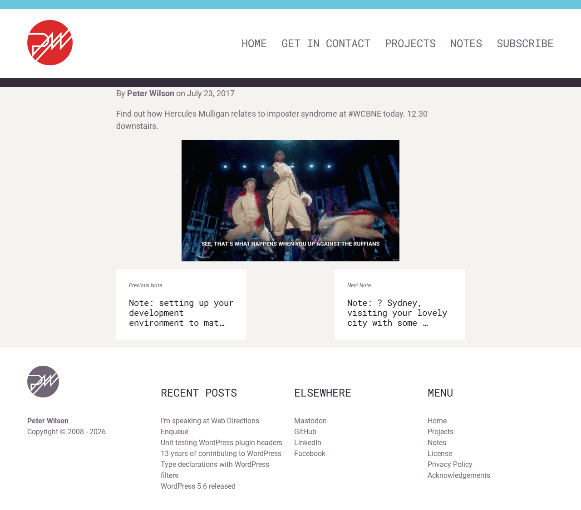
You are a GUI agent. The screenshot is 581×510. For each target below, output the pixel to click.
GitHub (305, 431)
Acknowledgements (459, 475)
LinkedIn (307, 442)
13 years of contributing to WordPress (221, 453)
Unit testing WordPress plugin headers (221, 442)
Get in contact (325, 43)
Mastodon (310, 421)
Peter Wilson (150, 93)
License (440, 453)
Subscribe (525, 43)
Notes (466, 43)
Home (254, 43)
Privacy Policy (450, 464)
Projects (410, 43)
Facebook (309, 453)
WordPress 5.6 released (198, 486)
